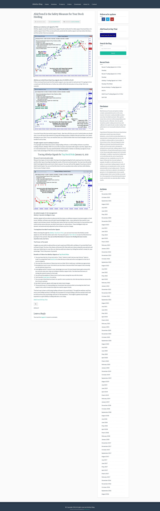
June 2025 (105, 211)
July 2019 (104, 385)
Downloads (77, 4)
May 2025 (105, 214)
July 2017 (104, 460)
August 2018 (105, 415)
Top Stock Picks (68, 154)
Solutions (54, 4)
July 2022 (104, 269)
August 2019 (105, 381)
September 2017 (106, 453)
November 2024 (106, 218)
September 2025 (106, 201)
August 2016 (105, 494)
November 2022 (106, 255)
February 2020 (106, 364)
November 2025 (106, 194)
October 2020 (106, 337)
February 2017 (106, 477)
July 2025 (104, 207)
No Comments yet (55, 21)
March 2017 (105, 473)
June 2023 (105, 231)
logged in (43, 317)
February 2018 (106, 436)
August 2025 (105, 204)
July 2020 (104, 347)
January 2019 (105, 402)
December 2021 (106, 289)
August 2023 (105, 224)
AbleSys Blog (37, 4)
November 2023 (106, 221)
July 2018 (104, 419)
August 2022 (105, 265)
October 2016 (106, 487)
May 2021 (105, 313)
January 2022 (105, 286)
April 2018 (105, 429)
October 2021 (106, 296)
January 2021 (105, 327)
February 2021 (106, 323)
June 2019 (105, 388)
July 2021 (104, 306)
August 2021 (105, 303)
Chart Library (72, 234)
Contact (94, 4)
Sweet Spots (46, 277)
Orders (69, 4)
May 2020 (105, 354)
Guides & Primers (75, 21)
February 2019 (106, 398)
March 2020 (105, 361)
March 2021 (105, 320)
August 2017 (105, 456)
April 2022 (105, 279)
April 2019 (105, 391)
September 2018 (106, 412)
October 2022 (106, 258)
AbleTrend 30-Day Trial (40, 299)
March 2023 (105, 241)
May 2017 (105, 467)
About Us (86, 4)
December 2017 (106, 443)
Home (47, 4)
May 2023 (105, 235)
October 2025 (106, 197)
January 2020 (105, 368)
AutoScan (53, 259)
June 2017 (105, 463)
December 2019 (106, 371)
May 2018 (105, 426)
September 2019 (106, 378)
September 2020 (106, 340)
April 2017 (105, 470)
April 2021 (105, 316)
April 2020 (105, 357)
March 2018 (105, 432)
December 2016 (106, 480)
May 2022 (105, 276)
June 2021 (105, 310)
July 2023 (104, 228)
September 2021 (106, 299)
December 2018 (106, 405)
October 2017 (106, 449)
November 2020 (106, 334)
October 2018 (106, 409)
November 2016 (106, 484)
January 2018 (105, 439)
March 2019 (105, 395)
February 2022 (106, 282)
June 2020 (105, 351)
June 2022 (105, 272)
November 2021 (106, 293)
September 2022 (106, 262)
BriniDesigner (87, 509)
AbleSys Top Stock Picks (57, 232)
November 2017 (106, 446)
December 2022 (106, 252)
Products (62, 4)
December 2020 (106, 330)
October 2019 (106, 374)
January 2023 (105, 248)
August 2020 (105, 344)
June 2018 (105, 422)
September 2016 (106, 490)
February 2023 (106, 245)
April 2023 (105, 238)
